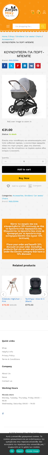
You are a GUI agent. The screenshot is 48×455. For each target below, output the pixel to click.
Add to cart (24, 169)
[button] (29, 294)
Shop (4, 348)
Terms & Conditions (11, 359)
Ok (12, 451)
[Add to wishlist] (18, 294)
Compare (37, 186)
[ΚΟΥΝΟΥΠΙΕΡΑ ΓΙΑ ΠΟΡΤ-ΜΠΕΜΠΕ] (4, 65)
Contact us (7, 381)
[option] (12, 293)
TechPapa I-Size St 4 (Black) (34, 300)
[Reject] (44, 444)
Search (43, 26)
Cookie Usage (33, 451)
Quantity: (5, 157)
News (4, 377)
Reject (20, 451)
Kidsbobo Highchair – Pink (12, 300)
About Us (6, 373)
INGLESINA (13, 60)
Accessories (18, 196)
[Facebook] (3, 413)
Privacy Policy (8, 355)
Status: (5, 134)
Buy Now (24, 178)
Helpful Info (7, 352)
